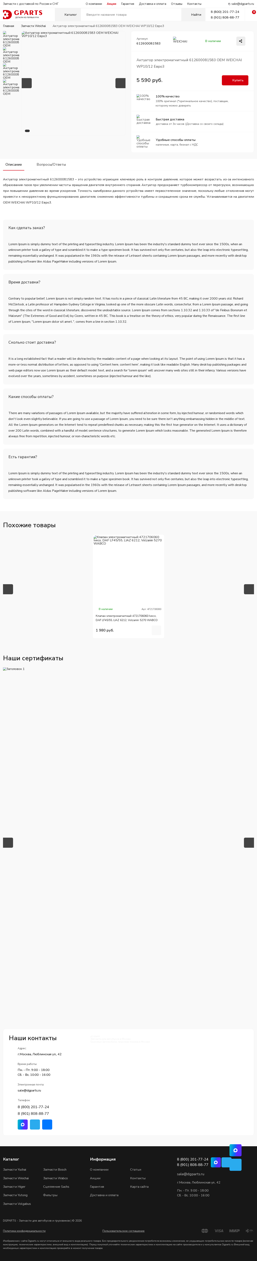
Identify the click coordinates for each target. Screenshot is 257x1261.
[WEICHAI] (181, 41)
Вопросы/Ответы (51, 164)
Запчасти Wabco (55, 1178)
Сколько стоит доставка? (32, 342)
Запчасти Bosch (54, 1169)
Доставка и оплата (152, 4)
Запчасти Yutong (15, 1195)
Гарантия (127, 4)
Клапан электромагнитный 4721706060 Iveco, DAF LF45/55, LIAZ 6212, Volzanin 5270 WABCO (127, 618)
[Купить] (156, 630)
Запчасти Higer (14, 1187)
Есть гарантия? (22, 457)
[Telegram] (35, 1124)
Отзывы (176, 4)
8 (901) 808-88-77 (225, 17)
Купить (238, 80)
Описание (13, 164)
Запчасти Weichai (16, 1178)
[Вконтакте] (47, 1124)
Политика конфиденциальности (24, 1231)
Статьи (135, 1169)
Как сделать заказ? (26, 227)
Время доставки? (24, 282)
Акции (111, 4)
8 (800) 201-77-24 (225, 12)
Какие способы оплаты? (31, 396)
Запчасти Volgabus (17, 1204)
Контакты (194, 4)
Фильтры (50, 1195)
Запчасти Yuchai (14, 1169)
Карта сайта (139, 1187)
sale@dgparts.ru (243, 3)
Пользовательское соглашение (123, 1231)
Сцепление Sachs (56, 1187)
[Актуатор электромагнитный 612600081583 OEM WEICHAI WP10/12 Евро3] (73, 83)
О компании (94, 4)
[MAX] (235, 1150)
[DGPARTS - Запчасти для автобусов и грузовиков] (29, 14)
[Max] (23, 1124)
